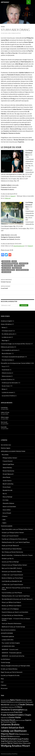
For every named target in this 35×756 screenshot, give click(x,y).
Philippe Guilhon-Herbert (10, 458)
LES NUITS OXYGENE (7, 633)
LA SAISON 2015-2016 (8, 646)
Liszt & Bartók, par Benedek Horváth (12, 581)
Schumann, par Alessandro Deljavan (12, 571)
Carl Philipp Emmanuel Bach (9, 263)
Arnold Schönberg (18, 702)
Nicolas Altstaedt (7, 265)
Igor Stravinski (5, 722)
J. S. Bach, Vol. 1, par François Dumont (12, 574)
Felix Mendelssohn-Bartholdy (7, 712)
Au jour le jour (6, 386)
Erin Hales (5, 500)
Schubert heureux (6, 281)
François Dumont (7, 461)
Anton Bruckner (27, 700)
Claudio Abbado (4, 707)
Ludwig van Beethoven (14, 730)
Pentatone (22, 734)
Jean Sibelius (12, 722)
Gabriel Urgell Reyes (8, 464)
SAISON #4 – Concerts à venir (10, 649)
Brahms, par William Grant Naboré (11, 605)
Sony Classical (18, 741)
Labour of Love (5, 412)
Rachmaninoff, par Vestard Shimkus (12, 548)
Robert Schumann (9, 738)
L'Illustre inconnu (6, 373)
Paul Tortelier (6, 267)
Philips (27, 734)
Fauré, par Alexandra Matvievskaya (11, 623)
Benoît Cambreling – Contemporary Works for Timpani (17, 555)
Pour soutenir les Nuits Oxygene (11, 643)
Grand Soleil (5, 287)
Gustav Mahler (15, 717)
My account (4, 688)
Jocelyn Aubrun (7, 480)
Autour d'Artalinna (6, 324)
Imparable (4, 427)
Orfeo (17, 734)
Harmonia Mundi (8, 720)
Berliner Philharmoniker (27, 702)
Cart (2, 682)
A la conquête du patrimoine (10, 350)
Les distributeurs (5, 659)
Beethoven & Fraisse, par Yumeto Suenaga (13, 626)
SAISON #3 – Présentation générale (11, 652)
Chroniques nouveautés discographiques (13, 356)
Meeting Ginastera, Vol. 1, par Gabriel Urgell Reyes (16, 542)
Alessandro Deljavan (8, 503)
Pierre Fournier (17, 267)
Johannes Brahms (10, 724)
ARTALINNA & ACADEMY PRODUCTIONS (13, 451)
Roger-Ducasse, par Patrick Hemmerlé (11, 672)
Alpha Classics (16, 700)
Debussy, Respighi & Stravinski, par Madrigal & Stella (15, 665)
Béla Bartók (5, 705)
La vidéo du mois (6, 337)
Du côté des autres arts (8, 334)
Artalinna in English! (6, 321)
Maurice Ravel (7, 734)
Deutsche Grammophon (12, 709)
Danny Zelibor (7, 510)
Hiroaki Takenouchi (8, 474)
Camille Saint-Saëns (13, 704)
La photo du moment (7, 392)
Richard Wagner (16, 736)
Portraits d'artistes (7, 360)
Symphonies (4, 743)
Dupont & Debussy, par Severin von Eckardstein (15, 612)
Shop (2, 678)
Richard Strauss (7, 736)
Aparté (14, 261)
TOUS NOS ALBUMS (6, 526)
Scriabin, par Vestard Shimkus (9, 669)
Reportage (5, 340)
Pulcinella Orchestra (8, 269)
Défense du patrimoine (7, 347)
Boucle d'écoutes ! (7, 353)
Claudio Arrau (11, 707)
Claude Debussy (25, 704)
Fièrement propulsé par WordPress (9, 753)
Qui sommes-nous (6, 445)
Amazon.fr (13, 196)
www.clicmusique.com (18, 246)
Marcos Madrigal (7, 497)
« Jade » (4, 519)
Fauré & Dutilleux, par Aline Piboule (12, 592)
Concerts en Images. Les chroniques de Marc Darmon (15, 343)
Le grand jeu (4, 407)
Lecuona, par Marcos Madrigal (10, 561)
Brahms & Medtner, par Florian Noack (12, 578)
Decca (19, 707)
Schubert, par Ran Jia (7, 558)
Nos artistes (5, 454)
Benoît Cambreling (8, 484)
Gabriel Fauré (5, 717)
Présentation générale (8, 636)
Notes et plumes (6, 376)
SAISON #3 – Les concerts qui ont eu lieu (13, 656)
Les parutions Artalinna (8, 395)
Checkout (3, 685)
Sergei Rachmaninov (7, 741)
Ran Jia (5, 493)
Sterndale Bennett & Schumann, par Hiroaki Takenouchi (17, 599)
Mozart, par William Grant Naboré (11, 602)
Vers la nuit (4, 422)
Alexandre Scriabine (5, 700)
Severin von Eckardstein (9, 506)
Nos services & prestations (8, 630)
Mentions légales (5, 448)
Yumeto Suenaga (5, 662)
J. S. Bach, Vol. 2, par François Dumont (12, 584)
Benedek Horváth (7, 490)
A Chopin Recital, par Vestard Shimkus (12, 615)
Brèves (4, 327)
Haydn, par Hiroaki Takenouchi (10, 545)
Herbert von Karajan (20, 720)
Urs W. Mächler (6, 272)
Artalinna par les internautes (10, 382)
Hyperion (28, 720)
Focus (3, 26)
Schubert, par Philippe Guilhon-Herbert (13, 532)
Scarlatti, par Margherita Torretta (10, 675)
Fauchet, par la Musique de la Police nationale (14, 539)
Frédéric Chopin (24, 715)
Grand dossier (6, 369)
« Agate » (4, 523)
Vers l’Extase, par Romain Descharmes (12, 552)
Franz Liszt (18, 712)
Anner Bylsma (6, 261)
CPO (15, 707)
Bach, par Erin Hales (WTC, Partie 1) (12, 568)
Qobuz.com (7, 198)
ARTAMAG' (5, 2)
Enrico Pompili (7, 513)
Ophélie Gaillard (19, 265)
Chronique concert (7, 330)
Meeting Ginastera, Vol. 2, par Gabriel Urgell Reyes (16, 596)
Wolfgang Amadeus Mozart (15, 745)
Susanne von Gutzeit (22, 269)
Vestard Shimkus (7, 467)
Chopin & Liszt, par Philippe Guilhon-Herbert (14, 565)
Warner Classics (13, 743)
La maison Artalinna (6, 379)
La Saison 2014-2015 (7, 639)
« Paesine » (5, 516)
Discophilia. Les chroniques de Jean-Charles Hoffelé (15, 363)
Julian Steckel (24, 263)
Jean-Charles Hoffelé (14, 33)
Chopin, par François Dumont (10, 536)
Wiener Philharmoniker (25, 743)
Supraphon (25, 741)
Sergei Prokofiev (23, 739)
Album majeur (5, 417)
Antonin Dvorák (6, 702)
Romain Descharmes (8, 471)
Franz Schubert (8, 714)
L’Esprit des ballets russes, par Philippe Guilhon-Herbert (17, 529)
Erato (25, 710)
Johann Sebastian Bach (12, 727)
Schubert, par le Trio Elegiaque (10, 609)
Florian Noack (7, 487)
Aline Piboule (6, 477)
